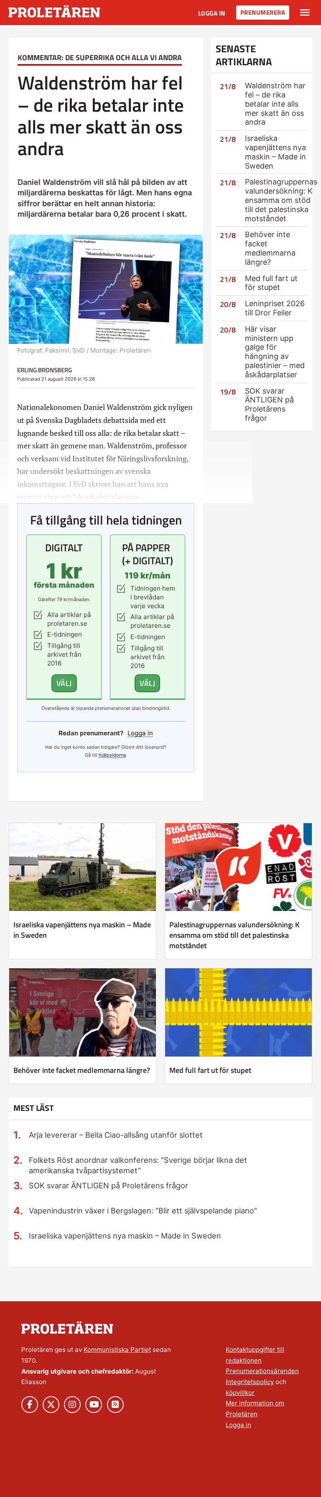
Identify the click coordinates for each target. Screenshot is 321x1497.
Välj (64, 683)
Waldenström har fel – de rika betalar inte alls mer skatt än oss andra (275, 103)
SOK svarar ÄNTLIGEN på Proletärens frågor (269, 404)
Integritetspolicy (250, 1382)
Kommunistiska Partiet (117, 1350)
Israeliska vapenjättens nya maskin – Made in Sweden (275, 152)
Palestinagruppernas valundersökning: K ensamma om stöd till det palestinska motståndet (281, 200)
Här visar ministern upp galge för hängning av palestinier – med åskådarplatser (275, 352)
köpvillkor (240, 1393)
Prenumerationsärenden (262, 1371)
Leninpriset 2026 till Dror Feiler (275, 308)
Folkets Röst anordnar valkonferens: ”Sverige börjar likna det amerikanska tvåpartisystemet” (138, 1165)
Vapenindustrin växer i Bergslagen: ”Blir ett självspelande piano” (143, 1210)
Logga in (211, 13)
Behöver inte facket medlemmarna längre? (270, 248)
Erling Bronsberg (44, 370)
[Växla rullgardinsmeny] (305, 12)
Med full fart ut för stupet (271, 283)
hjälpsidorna (112, 755)
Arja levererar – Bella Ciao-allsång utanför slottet (116, 1134)
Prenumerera (262, 12)
